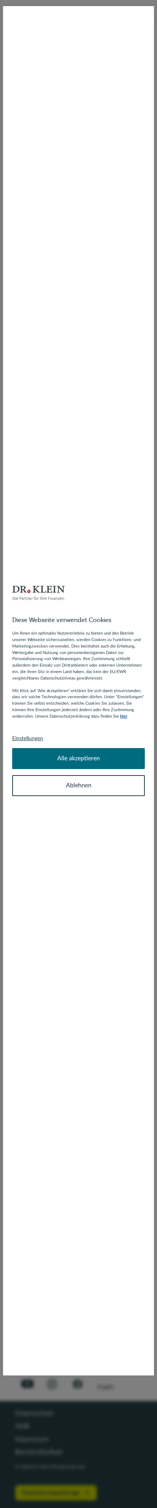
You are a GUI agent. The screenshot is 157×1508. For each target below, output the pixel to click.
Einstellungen (27, 738)
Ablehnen (78, 785)
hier (123, 716)
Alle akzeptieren (78, 758)
